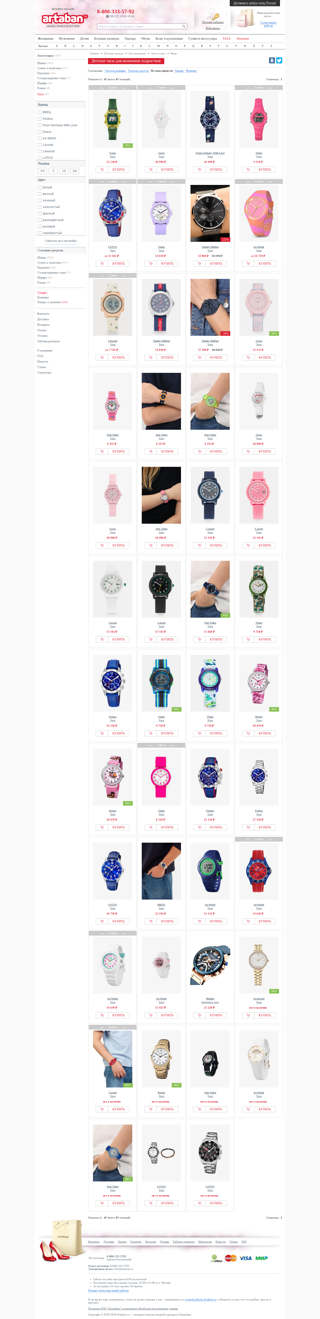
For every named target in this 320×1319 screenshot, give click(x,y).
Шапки (41, 63)
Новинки (243, 38)
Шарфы (42, 83)
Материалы (205, 1241)
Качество (150, 1241)
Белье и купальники (169, 38)
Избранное (213, 28)
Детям (84, 38)
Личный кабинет (213, 22)
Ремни (41, 88)
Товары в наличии (52, 302)
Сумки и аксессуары (202, 38)
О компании (44, 350)
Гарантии (136, 1241)
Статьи (41, 367)
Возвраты (43, 324)
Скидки (42, 292)
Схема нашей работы (268, 24)
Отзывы (42, 336)
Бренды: (43, 45)
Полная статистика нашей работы (108, 1290)
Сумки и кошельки (49, 68)
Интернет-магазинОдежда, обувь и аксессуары (63, 18)
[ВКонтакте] (272, 60)
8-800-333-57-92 (115, 13)
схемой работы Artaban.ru (200, 1299)
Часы (40, 94)
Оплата (41, 330)
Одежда (130, 38)
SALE (227, 38)
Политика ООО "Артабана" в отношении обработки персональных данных (133, 1308)
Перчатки (43, 73)
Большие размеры (106, 38)
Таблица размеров (48, 341)
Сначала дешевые (115, 70)
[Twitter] (279, 60)
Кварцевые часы (210, 1000)
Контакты (43, 313)
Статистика (44, 372)
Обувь (145, 38)
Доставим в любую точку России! (255, 3)
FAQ (40, 356)
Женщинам (45, 38)
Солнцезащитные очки (51, 78)
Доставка (43, 319)
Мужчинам (66, 38)
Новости (42, 361)
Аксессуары (45, 55)
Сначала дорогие (138, 70)
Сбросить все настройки (60, 240)
